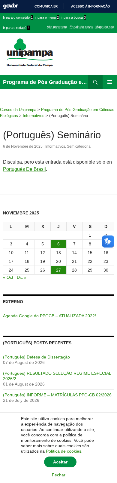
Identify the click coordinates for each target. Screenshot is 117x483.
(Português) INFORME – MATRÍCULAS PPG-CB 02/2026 (57, 394)
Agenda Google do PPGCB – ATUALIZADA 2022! (49, 315)
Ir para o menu (46, 17)
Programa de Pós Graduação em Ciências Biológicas (45, 82)
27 (58, 270)
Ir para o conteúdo (18, 17)
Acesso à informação (90, 6)
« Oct (8, 277)
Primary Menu (110, 82)
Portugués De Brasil (24, 169)
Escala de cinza (81, 27)
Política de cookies (63, 451)
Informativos (55, 146)
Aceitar (60, 462)
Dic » (21, 277)
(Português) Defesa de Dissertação (36, 357)
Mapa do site (104, 27)
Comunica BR (46, 6)
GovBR (10, 6)
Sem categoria (79, 146)
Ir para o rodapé (16, 27)
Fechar (58, 474)
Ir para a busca (73, 17)
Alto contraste (57, 27)
